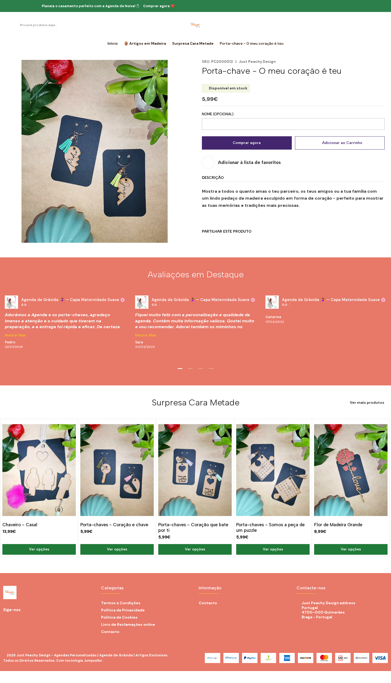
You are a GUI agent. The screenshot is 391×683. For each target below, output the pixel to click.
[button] (180, 368)
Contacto (110, 631)
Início (112, 44)
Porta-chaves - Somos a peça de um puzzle (270, 527)
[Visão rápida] (71, 469)
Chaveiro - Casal (19, 524)
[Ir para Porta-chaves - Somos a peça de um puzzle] (273, 470)
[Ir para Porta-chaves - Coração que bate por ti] (195, 470)
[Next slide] (384, 368)
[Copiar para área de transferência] (252, 241)
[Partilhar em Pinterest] (241, 241)
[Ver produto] (11, 302)
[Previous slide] (7, 368)
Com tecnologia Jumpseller (79, 660)
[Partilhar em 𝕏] (217, 241)
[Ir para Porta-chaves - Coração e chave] (117, 470)
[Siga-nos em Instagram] (25, 609)
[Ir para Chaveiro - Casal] (39, 470)
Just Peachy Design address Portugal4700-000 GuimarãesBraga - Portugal (328, 609)
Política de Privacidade (123, 610)
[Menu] (6, 25)
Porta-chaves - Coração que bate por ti (193, 527)
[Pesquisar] (14, 25)
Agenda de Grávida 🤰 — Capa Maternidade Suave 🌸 (73, 299)
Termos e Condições (120, 602)
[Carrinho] (385, 25)
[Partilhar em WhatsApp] (229, 241)
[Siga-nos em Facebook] (32, 609)
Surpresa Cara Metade (193, 44)
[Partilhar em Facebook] (206, 241)
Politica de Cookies (119, 617)
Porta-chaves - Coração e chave (114, 524)
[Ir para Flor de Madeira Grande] (351, 470)
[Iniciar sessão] (377, 25)
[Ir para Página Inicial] (195, 25)
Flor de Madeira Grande (338, 524)
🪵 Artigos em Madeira (145, 44)
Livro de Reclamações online (128, 624)
